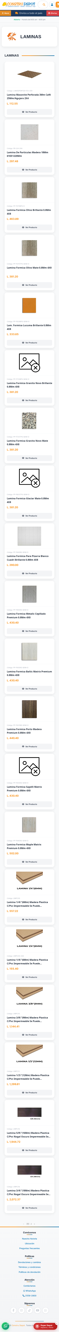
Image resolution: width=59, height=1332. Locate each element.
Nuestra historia (29, 1238)
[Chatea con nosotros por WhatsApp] (5, 1326)
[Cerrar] (56, 1323)
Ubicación (29, 1243)
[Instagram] (21, 1310)
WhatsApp (30, 1291)
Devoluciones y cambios (29, 1262)
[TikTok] (29, 1310)
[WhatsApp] (45, 1310)
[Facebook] (13, 1310)
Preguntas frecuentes (29, 1248)
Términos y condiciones (29, 1267)
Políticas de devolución (29, 1272)
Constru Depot (18, 1325)
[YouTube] (37, 1310)
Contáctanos (29, 1286)
